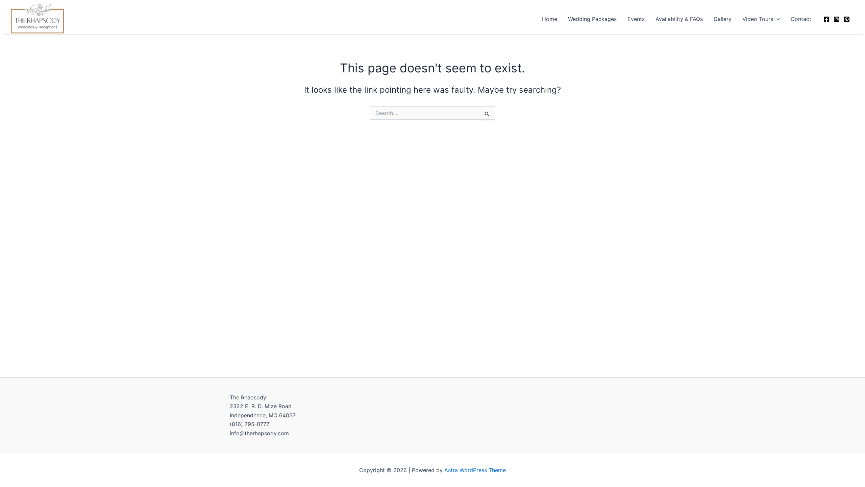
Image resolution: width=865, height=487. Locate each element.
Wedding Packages (592, 19)
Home (549, 19)
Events (636, 19)
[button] (776, 19)
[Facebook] (826, 19)
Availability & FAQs (679, 19)
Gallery (723, 19)
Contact (801, 19)
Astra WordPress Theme (475, 470)
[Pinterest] (847, 19)
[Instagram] (837, 19)
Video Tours (757, 19)
